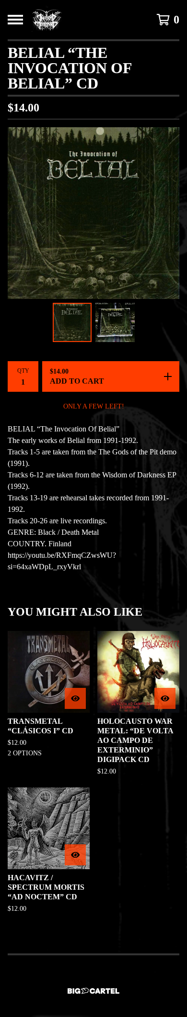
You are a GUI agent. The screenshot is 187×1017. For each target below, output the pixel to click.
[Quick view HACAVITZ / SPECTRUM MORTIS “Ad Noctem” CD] (75, 854)
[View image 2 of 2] (115, 322)
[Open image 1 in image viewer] (93, 213)
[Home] (47, 20)
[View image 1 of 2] (72, 322)
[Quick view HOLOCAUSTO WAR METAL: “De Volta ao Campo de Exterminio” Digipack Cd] (164, 698)
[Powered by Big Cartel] (93, 991)
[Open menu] (15, 19)
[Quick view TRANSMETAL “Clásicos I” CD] (75, 698)
